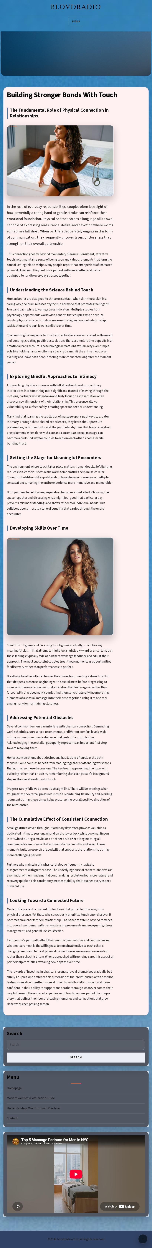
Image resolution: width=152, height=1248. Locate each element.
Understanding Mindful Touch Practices (33, 1108)
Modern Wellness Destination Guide (31, 1098)
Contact (12, 1118)
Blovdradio (76, 7)
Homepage (14, 1088)
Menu (76, 21)
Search (76, 1057)
